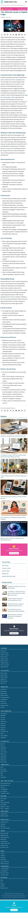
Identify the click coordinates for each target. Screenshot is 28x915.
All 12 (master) (4, 713)
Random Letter (4, 693)
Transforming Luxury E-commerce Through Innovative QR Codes (16, 604)
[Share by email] (22, 34)
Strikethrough (3, 748)
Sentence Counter (4, 659)
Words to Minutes (4, 677)
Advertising (3, 857)
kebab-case (3, 729)
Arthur (3, 17)
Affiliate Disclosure (5, 863)
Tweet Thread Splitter (5, 828)
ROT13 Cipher (3, 798)
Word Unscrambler (4, 816)
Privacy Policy (3, 859)
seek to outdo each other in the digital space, (13, 80)
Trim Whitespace (4, 789)
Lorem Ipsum (3, 689)
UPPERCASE (3, 715)
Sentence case (4, 721)
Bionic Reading (4, 762)
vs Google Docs (4, 871)
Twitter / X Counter (5, 654)
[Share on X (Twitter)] (4, 34)
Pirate (2, 773)
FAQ (1, 882)
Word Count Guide (4, 833)
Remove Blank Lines (5, 785)
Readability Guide (4, 835)
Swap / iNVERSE (4, 735)
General (8, 5)
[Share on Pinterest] (16, 34)
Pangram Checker (4, 666)
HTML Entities (3, 804)
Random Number (4, 695)
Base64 (2, 800)
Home (2, 5)
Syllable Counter (4, 660)
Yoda (2, 775)
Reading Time (5, 573)
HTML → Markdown (5, 808)
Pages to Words (4, 675)
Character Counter (6, 568)
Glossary (2, 884)
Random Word (4, 691)
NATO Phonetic (4, 771)
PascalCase (3, 725)
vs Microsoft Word (4, 869)
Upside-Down (3, 758)
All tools (2, 886)
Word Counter (5, 565)
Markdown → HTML (5, 806)
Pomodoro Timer (4, 822)
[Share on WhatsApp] (7, 34)
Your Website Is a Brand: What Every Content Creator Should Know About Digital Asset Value (16, 593)
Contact (2, 853)
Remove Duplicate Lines (6, 783)
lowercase (3, 717)
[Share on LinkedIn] (19, 34)
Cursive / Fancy (4, 752)
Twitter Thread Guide (5, 843)
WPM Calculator (4, 681)
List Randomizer (4, 699)
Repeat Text (3, 701)
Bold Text (3, 744)
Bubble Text (3, 754)
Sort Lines (3, 787)
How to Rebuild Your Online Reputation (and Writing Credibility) (16, 610)
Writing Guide (3, 839)
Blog (5, 5)
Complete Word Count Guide (8, 576)
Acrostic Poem (4, 703)
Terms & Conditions (5, 861)
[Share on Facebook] (2, 34)
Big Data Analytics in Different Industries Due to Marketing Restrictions (15, 616)
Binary (2, 767)
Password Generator (5, 697)
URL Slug (2, 707)
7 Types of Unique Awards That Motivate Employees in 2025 (15, 599)
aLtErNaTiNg (3, 737)
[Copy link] (25, 34)
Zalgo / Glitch (4, 756)
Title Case (3, 719)
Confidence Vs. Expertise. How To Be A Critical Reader (13, 436)
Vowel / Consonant (5, 665)
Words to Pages (5, 571)
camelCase (3, 723)
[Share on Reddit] (13, 34)
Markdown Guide (4, 845)
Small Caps (3, 750)
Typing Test (3, 824)
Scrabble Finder (4, 814)
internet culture (9, 297)
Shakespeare (3, 777)
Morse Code (3, 769)
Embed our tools (4, 888)
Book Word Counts (5, 847)
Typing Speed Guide (5, 837)
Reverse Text (3, 760)
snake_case (3, 727)
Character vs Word (4, 875)
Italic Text (3, 746)
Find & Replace (4, 791)
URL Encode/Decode (5, 802)
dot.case (2, 733)
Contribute (3, 855)
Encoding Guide (4, 841)
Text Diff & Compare (5, 793)
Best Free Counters (5, 872)
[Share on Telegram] (10, 34)
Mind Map (3, 826)
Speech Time (3, 683)
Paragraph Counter (5, 663)
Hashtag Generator (5, 705)
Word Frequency (4, 657)
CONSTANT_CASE (4, 731)
